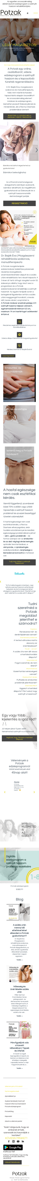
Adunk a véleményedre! (13, 1121)
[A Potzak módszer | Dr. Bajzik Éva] (19, 466)
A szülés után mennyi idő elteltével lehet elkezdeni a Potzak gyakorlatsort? (19, 930)
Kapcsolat (8, 1116)
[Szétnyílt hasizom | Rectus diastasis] (19, 383)
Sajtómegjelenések (12, 1091)
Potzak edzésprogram (19, 886)
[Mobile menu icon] (35, 13)
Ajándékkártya (10, 1096)
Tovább (19, 960)
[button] (19, 203)
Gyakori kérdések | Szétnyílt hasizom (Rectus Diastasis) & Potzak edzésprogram (15, 1103)
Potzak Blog (9, 1111)
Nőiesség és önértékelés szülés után (19, 989)
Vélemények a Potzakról (13, 1086)
